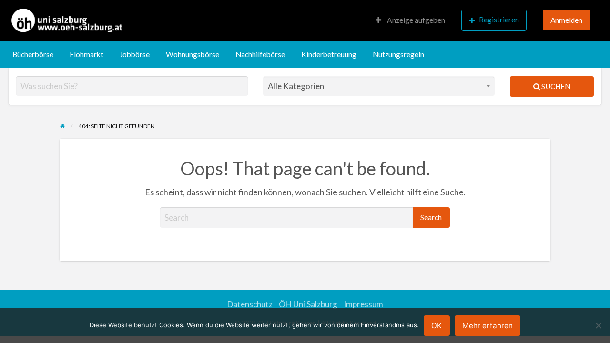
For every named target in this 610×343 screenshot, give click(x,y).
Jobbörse (135, 54)
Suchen (555, 86)
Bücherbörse (32, 54)
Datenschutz (250, 304)
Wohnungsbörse (192, 54)
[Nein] (598, 325)
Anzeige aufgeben (415, 20)
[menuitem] (410, 20)
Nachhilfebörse (260, 54)
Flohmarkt (86, 54)
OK (436, 325)
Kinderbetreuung (328, 54)
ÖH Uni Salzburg (308, 304)
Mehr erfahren (487, 325)
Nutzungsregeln (398, 54)
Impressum (363, 304)
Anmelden (566, 20)
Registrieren (499, 19)
